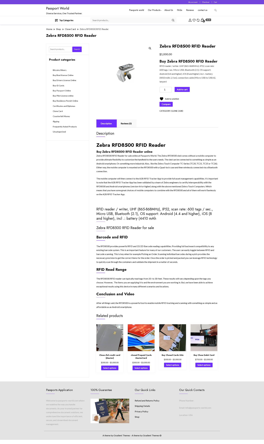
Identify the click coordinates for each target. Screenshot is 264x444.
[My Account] (190, 19)
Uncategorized (59, 131)
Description (106, 123)
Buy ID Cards (58, 85)
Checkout (205, 2)
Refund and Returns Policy (147, 400)
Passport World (57, 8)
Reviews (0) (126, 123)
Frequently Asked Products (65, 126)
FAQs (179, 10)
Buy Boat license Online (63, 75)
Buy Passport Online (62, 90)
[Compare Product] (198, 19)
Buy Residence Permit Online (65, 101)
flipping (56, 121)
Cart (215, 2)
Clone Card (177, 111)
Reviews (190, 10)
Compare (166, 104)
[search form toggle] (215, 10)
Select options (109, 368)
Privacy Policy (141, 411)
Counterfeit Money (61, 116)
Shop (137, 416)
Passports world (136, 10)
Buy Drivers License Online (64, 80)
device (127, 286)
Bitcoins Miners (59, 70)
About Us (168, 10)
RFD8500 (105, 246)
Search (77, 49)
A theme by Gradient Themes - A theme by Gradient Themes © (132, 435)
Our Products (154, 10)
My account (192, 2)
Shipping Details (142, 406)
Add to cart (182, 89)
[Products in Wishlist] (194, 19)
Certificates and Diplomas (64, 106)
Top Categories (66, 20)
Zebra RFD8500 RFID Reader (110, 155)
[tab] (106, 123)
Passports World (148, 155)
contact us (202, 10)
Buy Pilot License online (63, 96)
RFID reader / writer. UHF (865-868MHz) (179, 66)
